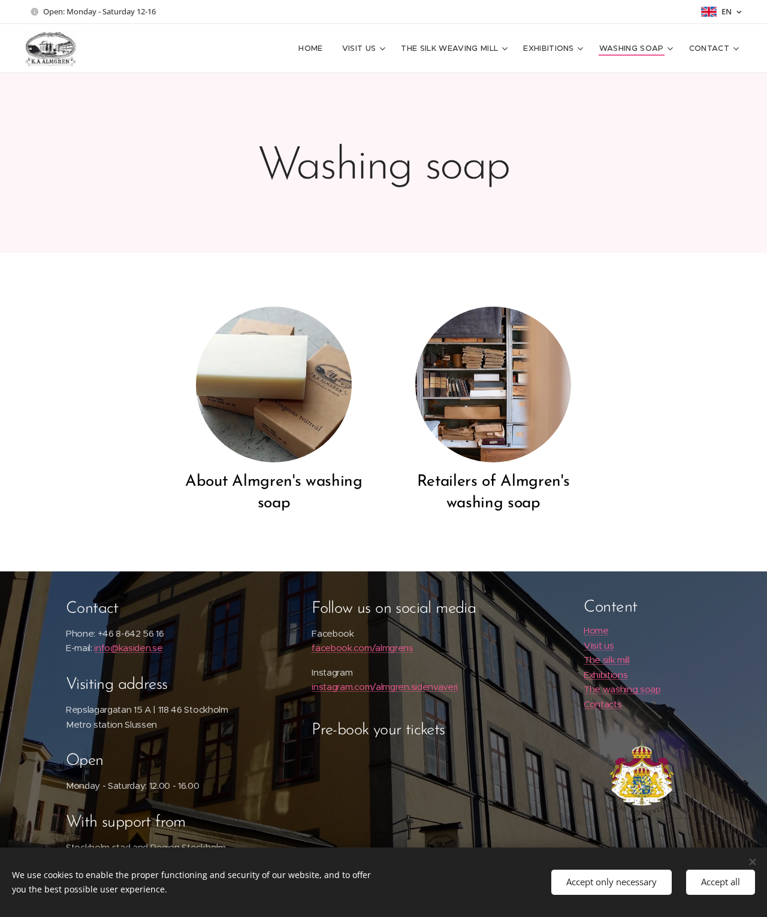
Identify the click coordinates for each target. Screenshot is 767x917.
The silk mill (607, 659)
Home (596, 630)
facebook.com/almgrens (362, 647)
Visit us (599, 645)
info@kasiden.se (128, 647)
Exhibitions (605, 674)
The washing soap (622, 689)
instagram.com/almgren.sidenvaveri (385, 686)
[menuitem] (313, 48)
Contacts (602, 704)
